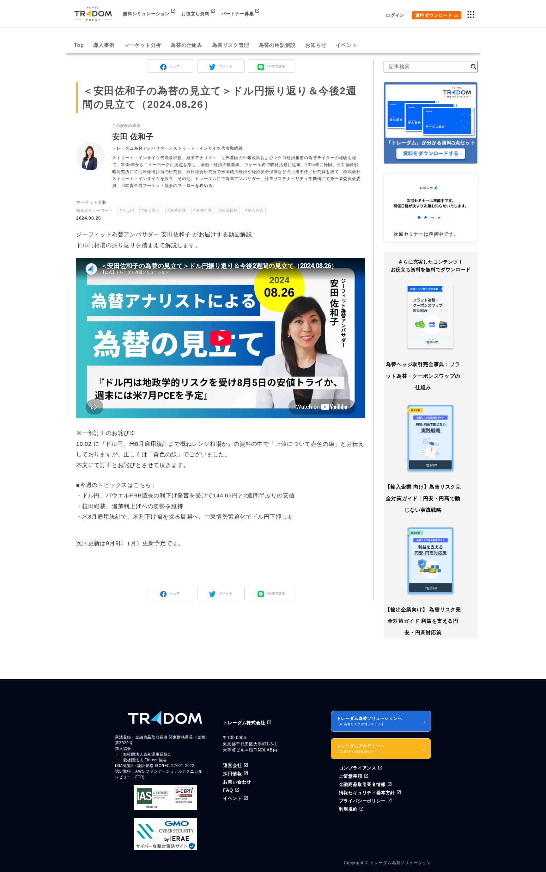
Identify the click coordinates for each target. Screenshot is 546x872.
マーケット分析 (142, 45)
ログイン (395, 15)
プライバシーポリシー (362, 800)
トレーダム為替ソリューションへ (382, 721)
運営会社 (232, 765)
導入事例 (103, 45)
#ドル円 (127, 210)
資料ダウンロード (433, 15)
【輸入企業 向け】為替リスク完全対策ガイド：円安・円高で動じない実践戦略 (423, 498)
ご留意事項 (350, 776)
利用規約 (348, 809)
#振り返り (151, 210)
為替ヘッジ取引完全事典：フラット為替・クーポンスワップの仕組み (423, 376)
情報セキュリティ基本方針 (367, 792)
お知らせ (315, 45)
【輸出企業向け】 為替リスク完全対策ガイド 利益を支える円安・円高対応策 (423, 621)
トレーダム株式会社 (244, 722)
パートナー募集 (237, 13)
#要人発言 (254, 210)
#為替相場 (202, 210)
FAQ (228, 790)
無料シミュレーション (146, 13)
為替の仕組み (187, 45)
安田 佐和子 (133, 136)
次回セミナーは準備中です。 (426, 234)
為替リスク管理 (230, 45)
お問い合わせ (237, 781)
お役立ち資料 (195, 13)
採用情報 (232, 773)
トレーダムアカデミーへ (382, 748)
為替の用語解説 (277, 45)
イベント (346, 45)
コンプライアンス (357, 767)
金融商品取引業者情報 (362, 784)
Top (79, 45)
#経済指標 (228, 210)
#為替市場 (176, 210)
